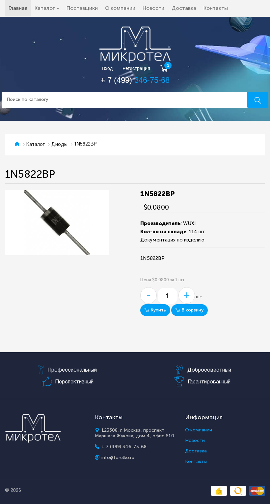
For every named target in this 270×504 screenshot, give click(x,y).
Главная (20, 8)
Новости (153, 8)
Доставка (184, 8)
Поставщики (82, 8)
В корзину (191, 310)
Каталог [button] (45, 8)
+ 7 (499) (135, 80)
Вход (107, 68)
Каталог (35, 145)
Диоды (59, 145)
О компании (120, 8)
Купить (157, 310)
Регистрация (136, 68)
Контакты (215, 8)
